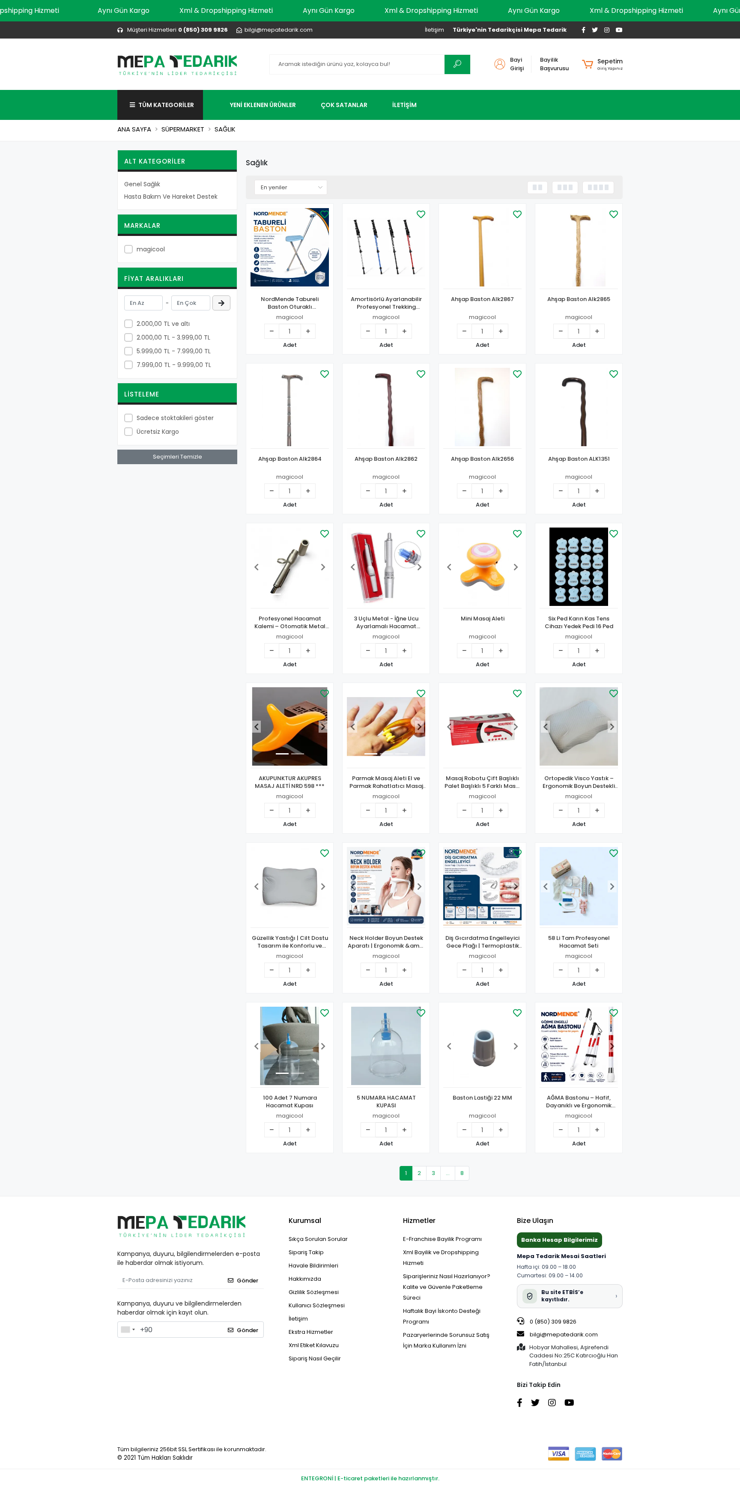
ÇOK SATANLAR (344, 105)
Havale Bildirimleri (313, 1265)
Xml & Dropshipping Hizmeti (226, 10)
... (448, 1173)
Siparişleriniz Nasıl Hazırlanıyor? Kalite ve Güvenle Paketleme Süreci (446, 1287)
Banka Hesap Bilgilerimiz (559, 1240)
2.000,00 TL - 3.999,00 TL (173, 337)
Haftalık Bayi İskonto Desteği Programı (441, 1316)
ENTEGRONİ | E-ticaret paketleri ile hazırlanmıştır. (370, 1478)
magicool (151, 249)
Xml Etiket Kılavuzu (314, 1345)
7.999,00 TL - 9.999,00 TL (174, 365)
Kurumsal (305, 1221)
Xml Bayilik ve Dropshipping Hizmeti (441, 1257)
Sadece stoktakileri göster (175, 418)
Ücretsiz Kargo (158, 431)
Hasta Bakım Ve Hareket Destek (171, 196)
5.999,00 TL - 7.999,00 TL (174, 351)
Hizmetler (419, 1221)
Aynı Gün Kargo (123, 10)
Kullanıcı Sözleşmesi (317, 1305)
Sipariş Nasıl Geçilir (315, 1358)
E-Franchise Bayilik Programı (442, 1239)
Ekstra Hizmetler (311, 1332)
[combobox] (127, 1329)
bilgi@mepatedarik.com (564, 1334)
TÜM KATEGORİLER (166, 105)
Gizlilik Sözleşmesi (314, 1292)
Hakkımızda (305, 1279)
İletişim (434, 30)
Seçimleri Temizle (177, 457)
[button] (602, 64)
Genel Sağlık (142, 184)
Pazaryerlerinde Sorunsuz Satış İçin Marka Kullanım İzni (446, 1340)
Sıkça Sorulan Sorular (318, 1239)
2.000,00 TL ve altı (163, 323)
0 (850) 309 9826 (552, 1322)
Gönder (247, 1280)
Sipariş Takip (306, 1252)
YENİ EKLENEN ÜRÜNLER (263, 105)
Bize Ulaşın (535, 1221)
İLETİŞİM (404, 105)
